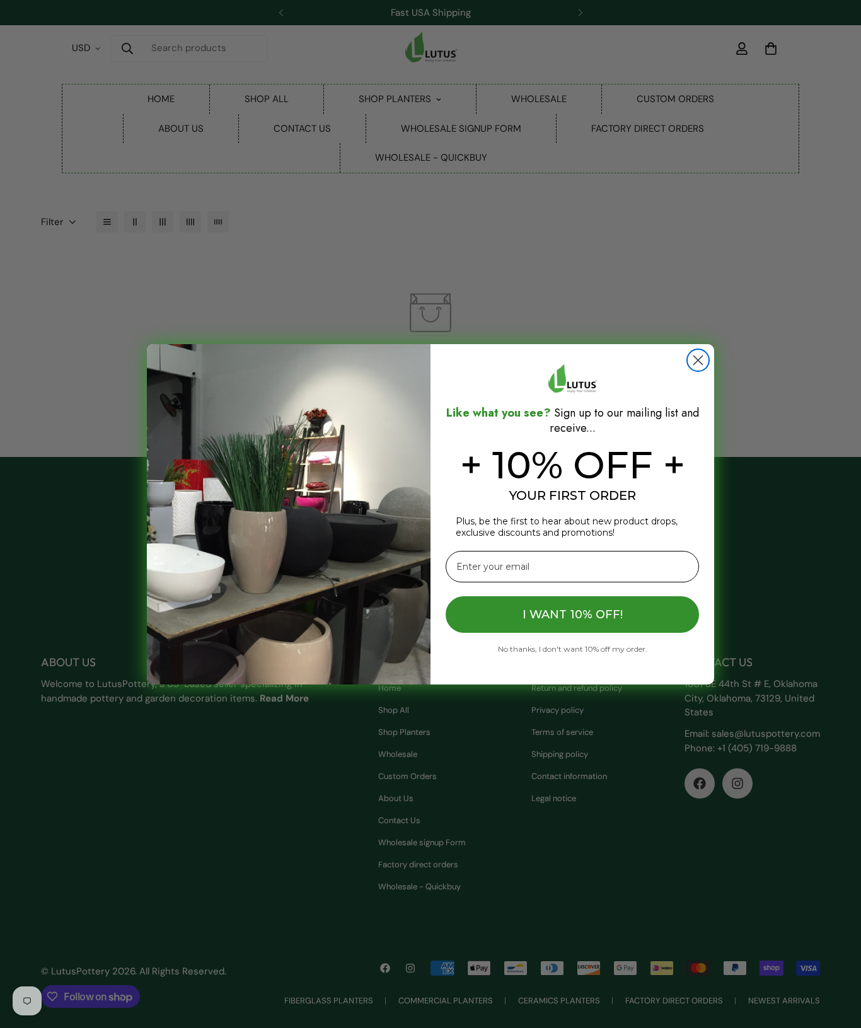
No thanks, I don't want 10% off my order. (572, 648)
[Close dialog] (698, 360)
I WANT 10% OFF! (573, 614)
